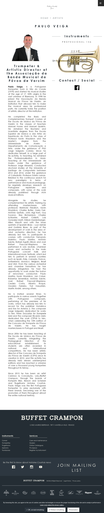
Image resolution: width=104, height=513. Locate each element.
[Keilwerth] (42, 492)
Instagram (31, 466)
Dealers (32, 443)
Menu (101, 3)
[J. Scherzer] (61, 492)
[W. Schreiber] (70, 492)
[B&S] (24, 492)
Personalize (73, 510)
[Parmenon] (97, 492)
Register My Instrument (37, 450)
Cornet (4, 440)
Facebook (77, 87)
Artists (58, 18)
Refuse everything (57, 510)
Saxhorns (5, 448)
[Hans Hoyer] (33, 493)
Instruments (7, 436)
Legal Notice (67, 481)
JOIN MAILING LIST (77, 468)
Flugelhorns (6, 445)
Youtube (40, 466)
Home (45, 18)
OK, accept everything (36, 510)
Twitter (22, 466)
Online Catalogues (36, 445)
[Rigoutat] (88, 492)
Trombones (6, 450)
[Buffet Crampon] (6, 493)
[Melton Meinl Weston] (51, 492)
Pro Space (33, 448)
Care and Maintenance (38, 440)
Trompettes (6, 443)
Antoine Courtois (52, 8)
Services (33, 436)
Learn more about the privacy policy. (52, 505)
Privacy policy (77, 481)
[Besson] (15, 492)
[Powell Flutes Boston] (79, 492)
